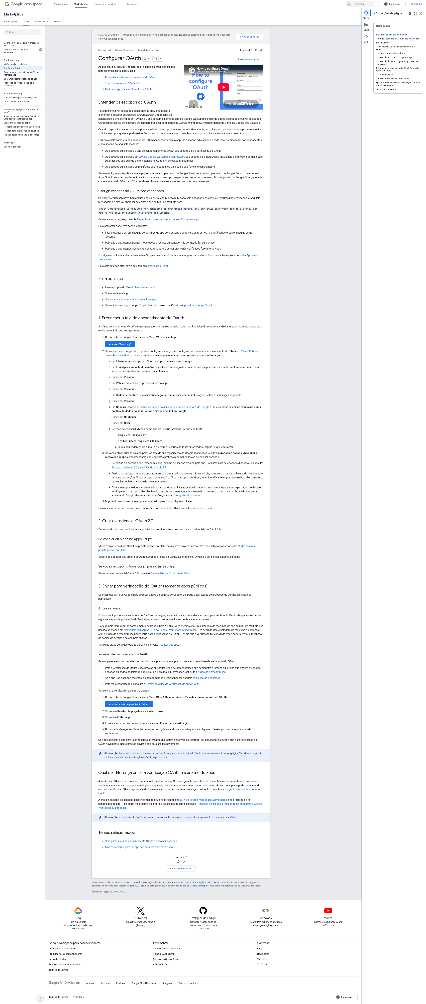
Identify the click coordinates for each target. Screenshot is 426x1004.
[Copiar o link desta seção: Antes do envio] (124, 609)
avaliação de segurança (206, 678)
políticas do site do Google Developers (190, 885)
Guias (26, 21)
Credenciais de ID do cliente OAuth (170, 573)
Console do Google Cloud (166, 959)
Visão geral (10, 21)
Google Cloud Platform (144, 983)
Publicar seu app (168, 644)
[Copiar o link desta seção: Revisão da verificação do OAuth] (151, 655)
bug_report (410, 13)
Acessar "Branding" (120, 344)
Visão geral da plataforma (62, 948)
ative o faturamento (145, 287)
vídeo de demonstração (212, 672)
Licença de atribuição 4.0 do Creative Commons (207, 882)
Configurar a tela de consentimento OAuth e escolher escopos (141, 841)
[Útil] (255, 50)
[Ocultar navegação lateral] (40, 998)
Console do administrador (166, 948)
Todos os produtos (105, 3)
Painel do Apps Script (164, 954)
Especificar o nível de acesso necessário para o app (167, 219)
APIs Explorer (160, 964)
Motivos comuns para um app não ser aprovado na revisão (139, 847)
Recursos (132, 3)
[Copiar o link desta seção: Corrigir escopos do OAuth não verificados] (167, 191)
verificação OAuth (158, 266)
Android (90, 983)
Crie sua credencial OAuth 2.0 (122, 83)
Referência (41, 21)
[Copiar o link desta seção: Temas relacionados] (138, 833)
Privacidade (78, 997)
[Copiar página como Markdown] (156, 58)
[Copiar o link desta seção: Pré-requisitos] (127, 279)
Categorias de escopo (187, 495)
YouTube (262, 964)
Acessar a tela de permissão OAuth (129, 704)
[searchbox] (22, 32)
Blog (259, 948)
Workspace (33, 4)
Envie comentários (248, 58)
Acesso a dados (122, 355)
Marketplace (81, 3)
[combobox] (362, 4)
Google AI (167, 983)
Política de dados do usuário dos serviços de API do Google (174, 407)
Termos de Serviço (58, 970)
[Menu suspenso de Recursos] (141, 4)
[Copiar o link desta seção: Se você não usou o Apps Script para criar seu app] (178, 567)
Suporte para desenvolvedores (65, 964)
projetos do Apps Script (198, 305)
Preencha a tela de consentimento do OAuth (130, 77)
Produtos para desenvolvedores (65, 954)
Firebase (120, 983)
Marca (244, 351)
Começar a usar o (202, 508)
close (421, 13)
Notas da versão (57, 959)
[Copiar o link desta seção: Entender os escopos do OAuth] (159, 103)
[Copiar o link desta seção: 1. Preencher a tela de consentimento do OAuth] (187, 318)
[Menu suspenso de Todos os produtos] (120, 4)
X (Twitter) (263, 959)
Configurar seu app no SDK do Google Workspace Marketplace (160, 630)
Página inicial (60, 3)
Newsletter (263, 954)
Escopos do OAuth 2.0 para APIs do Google (137, 467)
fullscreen (415, 13)
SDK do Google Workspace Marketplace (161, 156)
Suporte (58, 21)
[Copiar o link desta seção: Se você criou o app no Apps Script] (155, 539)
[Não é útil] (260, 50)
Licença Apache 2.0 (129, 885)
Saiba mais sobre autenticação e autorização (131, 299)
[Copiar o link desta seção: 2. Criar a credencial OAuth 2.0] (156, 521)
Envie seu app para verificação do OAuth (128, 89)
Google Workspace (124, 50)
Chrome (105, 983)
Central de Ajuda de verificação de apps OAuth (172, 684)
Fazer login (416, 4)
